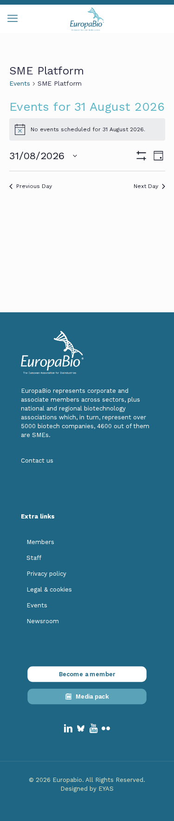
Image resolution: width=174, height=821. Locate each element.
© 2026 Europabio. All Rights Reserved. (87, 779)
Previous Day (34, 186)
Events (19, 83)
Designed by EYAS (87, 788)
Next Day (146, 186)
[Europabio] (87, 18)
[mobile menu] (12, 19)
